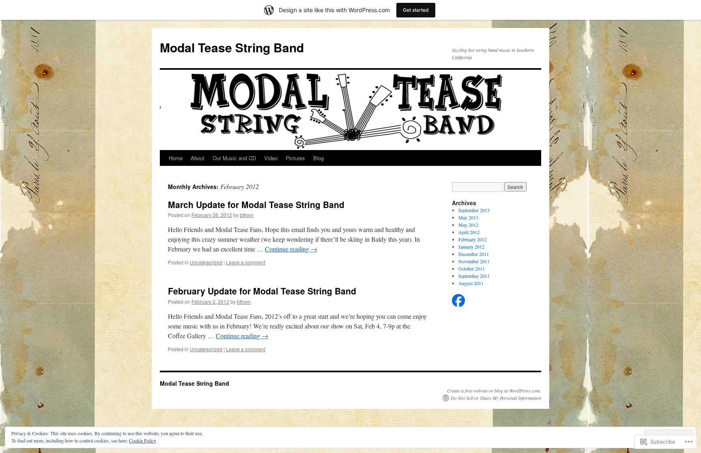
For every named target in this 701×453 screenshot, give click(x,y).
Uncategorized (206, 262)
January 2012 (471, 246)
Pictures (295, 158)
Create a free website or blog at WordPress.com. (494, 390)
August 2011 (471, 283)
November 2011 (474, 261)
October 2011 (471, 268)
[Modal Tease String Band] (458, 305)
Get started (416, 10)
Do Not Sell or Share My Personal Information (496, 398)
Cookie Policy (142, 440)
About (197, 158)
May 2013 (468, 217)
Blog (318, 158)
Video (270, 158)
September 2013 (474, 210)
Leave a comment (245, 262)
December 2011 (473, 254)
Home (176, 158)
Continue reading (291, 249)
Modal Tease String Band (232, 47)
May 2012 (468, 224)
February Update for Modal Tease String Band (262, 291)
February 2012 (472, 239)
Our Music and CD (234, 158)
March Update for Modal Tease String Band (256, 204)
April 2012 (469, 232)
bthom (247, 214)
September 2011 (474, 276)
